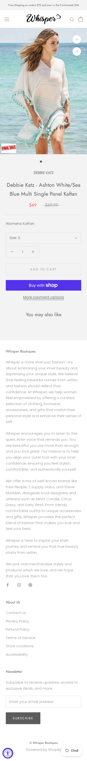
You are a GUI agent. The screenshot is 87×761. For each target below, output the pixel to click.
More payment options (43, 297)
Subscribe (23, 718)
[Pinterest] (30, 585)
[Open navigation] (6, 19)
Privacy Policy (17, 621)
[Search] (72, 19)
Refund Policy (17, 629)
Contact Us (16, 612)
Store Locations (20, 645)
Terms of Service (20, 637)
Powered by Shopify (43, 749)
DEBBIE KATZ (44, 172)
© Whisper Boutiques (43, 743)
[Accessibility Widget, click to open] (7, 753)
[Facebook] (7, 585)
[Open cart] (81, 19)
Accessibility (17, 654)
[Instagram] (19, 585)
